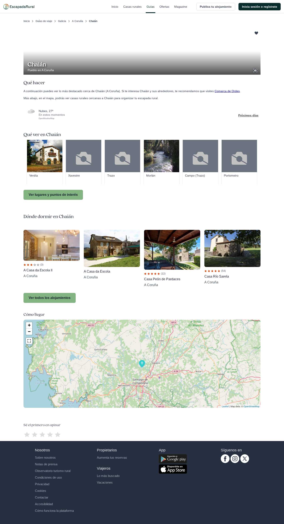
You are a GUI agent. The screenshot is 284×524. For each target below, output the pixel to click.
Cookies (40, 490)
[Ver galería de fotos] (255, 70)
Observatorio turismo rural (52, 471)
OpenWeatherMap (46, 118)
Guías (150, 6)
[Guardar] (256, 32)
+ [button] (29, 325)
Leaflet (225, 406)
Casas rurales (132, 6)
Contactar (41, 497)
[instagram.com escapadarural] (235, 462)
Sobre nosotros (45, 457)
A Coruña (77, 21)
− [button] (29, 331)
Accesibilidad (44, 504)
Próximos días (248, 115)
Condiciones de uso (48, 477)
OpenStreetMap (251, 406)
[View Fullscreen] (29, 341)
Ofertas (164, 6)
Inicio (114, 6)
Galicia (62, 21)
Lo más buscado (108, 476)
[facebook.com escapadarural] (225, 462)
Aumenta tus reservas (112, 457)
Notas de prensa (46, 464)
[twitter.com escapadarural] (244, 462)
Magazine (180, 6)
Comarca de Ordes (227, 91)
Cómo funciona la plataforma (54, 510)
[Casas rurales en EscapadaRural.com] (18, 6)
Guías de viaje (44, 21)
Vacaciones (105, 482)
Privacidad (42, 484)
